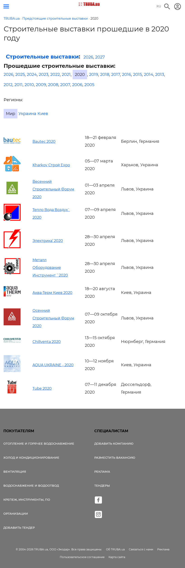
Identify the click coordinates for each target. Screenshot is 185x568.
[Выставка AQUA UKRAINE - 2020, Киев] (12, 370)
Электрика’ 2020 (47, 241)
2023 (43, 74)
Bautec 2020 (44, 141)
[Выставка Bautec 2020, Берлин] (12, 145)
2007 (65, 84)
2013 (159, 74)
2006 (77, 84)
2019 (93, 74)
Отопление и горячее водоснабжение (38, 443)
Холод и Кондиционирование (31, 457)
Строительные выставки (42, 56)
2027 (100, 57)
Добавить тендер (19, 527)
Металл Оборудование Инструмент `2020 (50, 267)
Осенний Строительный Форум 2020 (53, 318)
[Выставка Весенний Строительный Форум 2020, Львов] (12, 192)
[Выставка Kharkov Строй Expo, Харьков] (12, 170)
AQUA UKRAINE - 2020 (53, 365)
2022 (55, 74)
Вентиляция (14, 471)
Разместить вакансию (114, 457)
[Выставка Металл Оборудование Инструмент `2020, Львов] (12, 272)
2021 (66, 74)
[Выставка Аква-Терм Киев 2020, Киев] (12, 298)
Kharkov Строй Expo (51, 165)
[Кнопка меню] (6, 6)
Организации (15, 513)
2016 (126, 74)
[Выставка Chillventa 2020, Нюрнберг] (12, 345)
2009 (41, 84)
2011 (18, 84)
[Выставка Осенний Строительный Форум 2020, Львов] (12, 324)
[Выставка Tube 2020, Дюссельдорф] (12, 392)
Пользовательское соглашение (82, 557)
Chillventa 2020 (46, 342)
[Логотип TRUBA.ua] (89, 4)
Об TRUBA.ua (115, 549)
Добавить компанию (113, 443)
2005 (89, 84)
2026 (88, 57)
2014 (148, 74)
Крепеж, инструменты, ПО (26, 499)
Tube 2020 (42, 388)
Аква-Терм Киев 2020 (52, 293)
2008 (53, 84)
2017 (115, 74)
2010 (29, 84)
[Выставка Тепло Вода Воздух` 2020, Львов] (12, 219)
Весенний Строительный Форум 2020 (53, 189)
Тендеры (102, 485)
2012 (8, 84)
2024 (32, 74)
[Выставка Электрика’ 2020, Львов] (12, 248)
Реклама (102, 471)
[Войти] (177, 6)
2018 (104, 74)
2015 (137, 74)
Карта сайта (117, 557)
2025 (20, 74)
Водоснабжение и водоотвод (31, 485)
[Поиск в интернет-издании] (167, 6)
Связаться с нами (141, 549)
